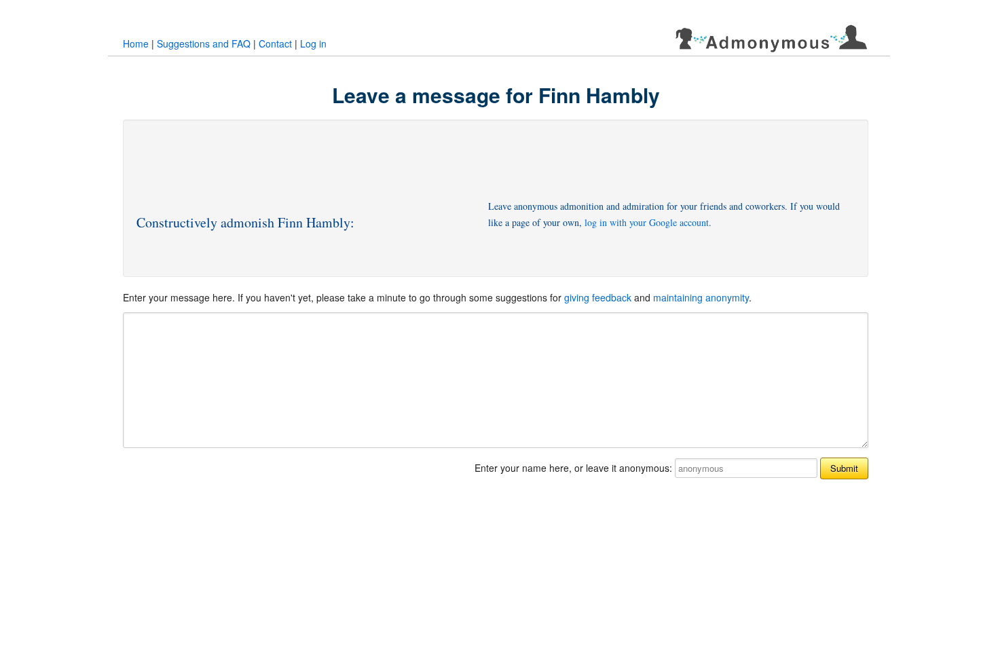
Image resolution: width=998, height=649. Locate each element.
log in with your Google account (647, 222)
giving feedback (597, 297)
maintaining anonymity (701, 297)
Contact (275, 43)
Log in (313, 43)
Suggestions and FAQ (204, 43)
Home (136, 43)
